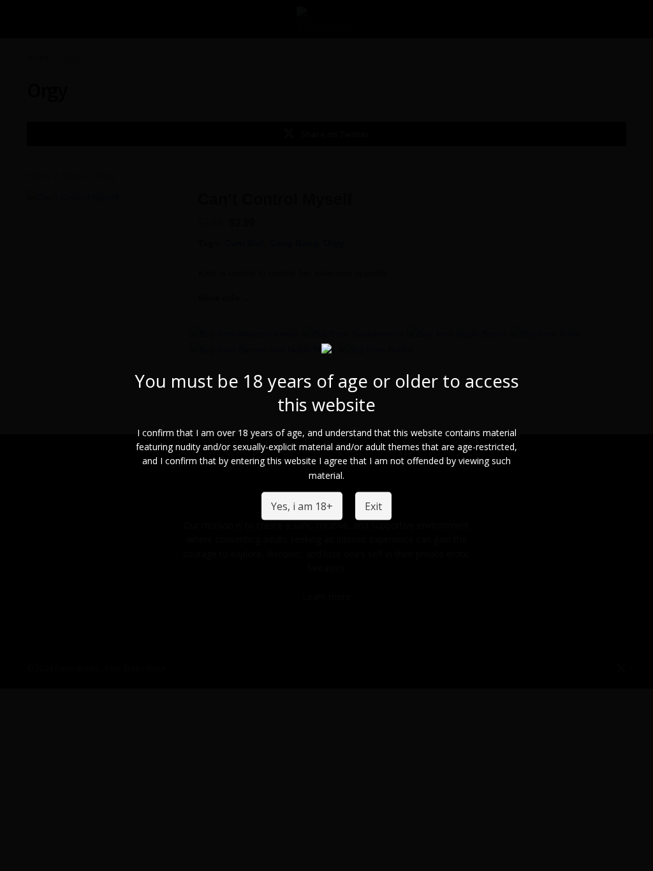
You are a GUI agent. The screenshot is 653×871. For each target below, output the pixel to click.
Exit (373, 506)
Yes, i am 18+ (302, 506)
